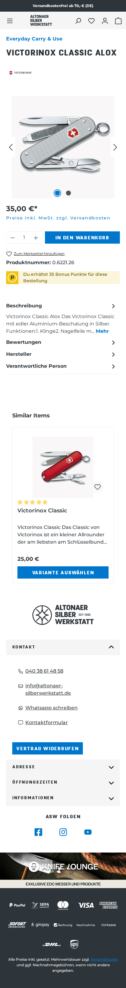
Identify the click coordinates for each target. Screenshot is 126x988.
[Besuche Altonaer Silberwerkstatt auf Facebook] (38, 832)
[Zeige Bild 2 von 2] (68, 193)
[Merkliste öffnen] (92, 20)
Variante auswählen (63, 572)
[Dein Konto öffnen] (106, 20)
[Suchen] (79, 20)
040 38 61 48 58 (44, 671)
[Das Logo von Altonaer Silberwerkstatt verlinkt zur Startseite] (63, 615)
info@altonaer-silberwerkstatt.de (48, 689)
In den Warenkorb (82, 237)
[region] (63, 147)
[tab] (61, 318)
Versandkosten (104, 959)
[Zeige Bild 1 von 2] (57, 193)
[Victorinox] (63, 73)
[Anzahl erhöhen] (36, 237)
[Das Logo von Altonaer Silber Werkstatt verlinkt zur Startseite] (41, 20)
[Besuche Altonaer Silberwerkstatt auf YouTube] (88, 832)
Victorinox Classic (42, 510)
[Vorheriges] (10, 147)
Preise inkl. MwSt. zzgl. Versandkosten (58, 218)
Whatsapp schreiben (51, 708)
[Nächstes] (115, 147)
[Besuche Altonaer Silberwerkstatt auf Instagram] (63, 832)
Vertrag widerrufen (47, 748)
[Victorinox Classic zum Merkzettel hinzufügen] (97, 487)
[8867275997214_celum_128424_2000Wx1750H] (63, 147)
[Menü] (9, 20)
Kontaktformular (46, 722)
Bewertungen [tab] (23, 342)
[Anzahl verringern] (12, 237)
